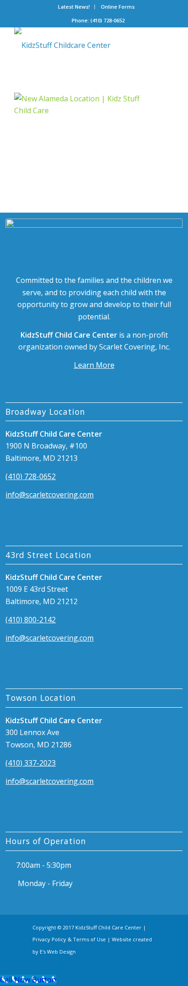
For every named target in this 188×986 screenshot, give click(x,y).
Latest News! (74, 6)
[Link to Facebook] (133, 962)
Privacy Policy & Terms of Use (69, 939)
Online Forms (118, 6)
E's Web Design (58, 951)
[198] (78, 45)
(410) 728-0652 (30, 476)
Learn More (94, 365)
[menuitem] (74, 7)
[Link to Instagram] (149, 962)
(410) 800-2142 (30, 620)
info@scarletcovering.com (49, 495)
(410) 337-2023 (30, 763)
